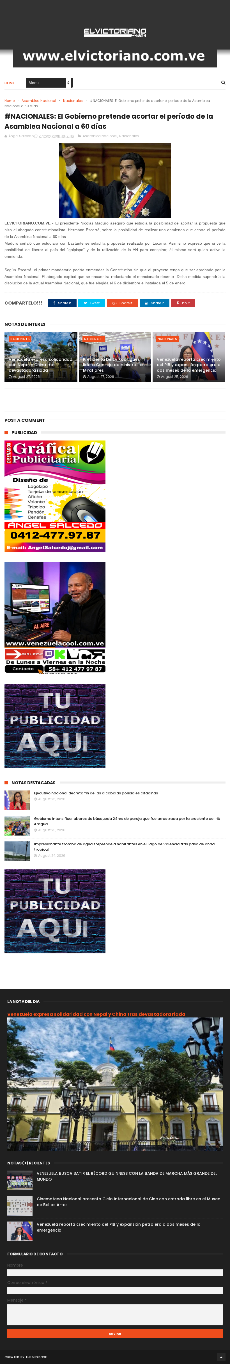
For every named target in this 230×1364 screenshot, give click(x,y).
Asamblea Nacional (39, 100)
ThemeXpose (36, 1357)
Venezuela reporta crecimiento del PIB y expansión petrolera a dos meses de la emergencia (189, 365)
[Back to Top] (221, 1357)
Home (9, 83)
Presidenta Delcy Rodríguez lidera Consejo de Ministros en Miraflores (114, 365)
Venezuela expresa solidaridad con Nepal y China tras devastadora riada (40, 365)
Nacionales (73, 100)
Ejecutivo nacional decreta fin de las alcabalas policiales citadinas (96, 793)
